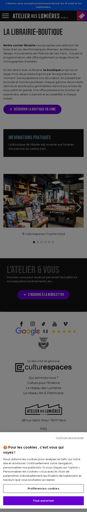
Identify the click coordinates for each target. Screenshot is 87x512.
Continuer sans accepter (70, 437)
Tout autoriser (43, 500)
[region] (43, 470)
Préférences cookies (43, 488)
